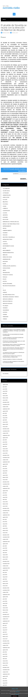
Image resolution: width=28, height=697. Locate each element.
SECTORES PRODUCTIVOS (8, 294)
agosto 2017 (5, 623)
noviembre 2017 (6, 616)
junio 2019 (5, 574)
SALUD (4, 290)
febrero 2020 (5, 557)
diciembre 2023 (6, 455)
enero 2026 (5, 400)
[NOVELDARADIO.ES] (14, 10)
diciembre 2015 (6, 667)
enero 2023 (5, 479)
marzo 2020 (5, 554)
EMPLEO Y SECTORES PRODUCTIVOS (11, 223)
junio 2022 (5, 495)
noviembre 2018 (6, 590)
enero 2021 (5, 532)
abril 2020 (5, 552)
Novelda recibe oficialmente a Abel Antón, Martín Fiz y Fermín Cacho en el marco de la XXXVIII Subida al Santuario (13, 349)
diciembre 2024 (6, 428)
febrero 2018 (5, 610)
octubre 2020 (5, 539)
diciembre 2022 (6, 481)
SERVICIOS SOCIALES (7, 303)
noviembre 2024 (6, 431)
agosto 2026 (5, 384)
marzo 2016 (5, 660)
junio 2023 (5, 468)
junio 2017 (5, 627)
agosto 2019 (5, 570)
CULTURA (5, 212)
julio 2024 (5, 439)
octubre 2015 (5, 672)
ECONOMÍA (5, 217)
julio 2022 (5, 492)
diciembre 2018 (6, 587)
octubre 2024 (5, 433)
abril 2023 (5, 473)
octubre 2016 (5, 645)
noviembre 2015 (6, 669)
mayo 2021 (5, 523)
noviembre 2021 (6, 510)
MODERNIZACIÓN (6, 259)
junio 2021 (5, 521)
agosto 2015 (5, 676)
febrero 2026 (5, 397)
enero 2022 (5, 506)
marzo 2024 (5, 448)
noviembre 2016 (6, 643)
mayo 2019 (5, 576)
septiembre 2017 (6, 621)
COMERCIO (5, 208)
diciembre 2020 (6, 534)
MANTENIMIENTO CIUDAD (8, 246)
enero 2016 (5, 665)
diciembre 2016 (6, 641)
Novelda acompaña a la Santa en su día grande (12, 359)
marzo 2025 (5, 422)
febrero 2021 (5, 530)
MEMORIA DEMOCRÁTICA (8, 252)
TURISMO (5, 314)
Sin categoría (5, 305)
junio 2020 (5, 548)
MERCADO (5, 254)
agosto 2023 (5, 464)
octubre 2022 (5, 486)
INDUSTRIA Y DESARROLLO (20, 169)
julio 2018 (5, 599)
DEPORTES (5, 215)
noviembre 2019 (6, 563)
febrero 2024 (5, 450)
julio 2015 (5, 678)
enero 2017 (5, 638)
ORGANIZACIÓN (6, 272)
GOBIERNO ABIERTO (7, 230)
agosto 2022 (5, 490)
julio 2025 (5, 413)
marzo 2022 (5, 501)
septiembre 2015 (6, 674)
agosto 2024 (5, 437)
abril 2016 (5, 658)
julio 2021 (5, 519)
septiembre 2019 (6, 568)
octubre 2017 (5, 618)
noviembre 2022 (6, 484)
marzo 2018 (5, 607)
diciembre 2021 (6, 508)
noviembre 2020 (6, 537)
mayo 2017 (5, 629)
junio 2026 (5, 389)
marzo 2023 (5, 475)
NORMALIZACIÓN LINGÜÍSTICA (9, 265)
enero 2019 (5, 585)
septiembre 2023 (6, 462)
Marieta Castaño (6, 32)
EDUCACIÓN (5, 219)
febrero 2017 (5, 636)
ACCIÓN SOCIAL (6, 190)
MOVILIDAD (5, 261)
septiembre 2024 (6, 435)
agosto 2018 (5, 596)
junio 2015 (5, 680)
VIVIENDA (5, 318)
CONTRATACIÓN (6, 210)
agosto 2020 (5, 543)
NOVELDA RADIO (6, 268)
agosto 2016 (5, 649)
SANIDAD (5, 292)
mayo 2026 (5, 391)
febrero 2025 (5, 424)
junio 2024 (5, 442)
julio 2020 (5, 546)
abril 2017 (5, 632)
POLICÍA (4, 279)
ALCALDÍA (12, 169)
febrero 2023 (5, 477)
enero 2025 (5, 426)
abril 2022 (5, 499)
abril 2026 (5, 393)
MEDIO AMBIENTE (22, 171)
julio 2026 (5, 386)
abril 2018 (5, 605)
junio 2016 (5, 654)
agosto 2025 (5, 411)
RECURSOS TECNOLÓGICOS (9, 285)
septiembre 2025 (6, 408)
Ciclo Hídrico (5, 204)
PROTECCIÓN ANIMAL (7, 283)
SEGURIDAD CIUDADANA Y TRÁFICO (11, 296)
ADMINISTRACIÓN (7, 195)
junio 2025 (5, 415)
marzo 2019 (5, 581)
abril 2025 (5, 420)
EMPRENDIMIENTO (7, 226)
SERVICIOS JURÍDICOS (8, 299)
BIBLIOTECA (5, 201)
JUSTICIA (5, 241)
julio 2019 (5, 572)
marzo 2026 (5, 395)
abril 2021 (5, 526)
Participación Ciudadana (8, 274)
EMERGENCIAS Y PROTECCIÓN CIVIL (11, 221)
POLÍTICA (5, 281)
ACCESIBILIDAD (6, 188)
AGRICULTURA (6, 197)
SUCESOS (5, 312)
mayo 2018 (5, 603)
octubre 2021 (5, 512)
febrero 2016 (5, 663)
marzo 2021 (5, 528)
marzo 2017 (5, 634)
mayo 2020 (5, 550)
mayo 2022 (5, 497)
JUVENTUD (5, 243)
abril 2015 (5, 685)
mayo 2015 (5, 683)
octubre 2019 (5, 565)
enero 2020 (5, 559)
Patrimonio (5, 277)
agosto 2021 (5, 517)
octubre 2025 (5, 406)
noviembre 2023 (6, 457)
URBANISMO (5, 316)
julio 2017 (5, 625)
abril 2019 (5, 579)
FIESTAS (4, 228)
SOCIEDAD (5, 307)
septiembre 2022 (6, 488)
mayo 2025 (5, 417)
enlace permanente (23, 173)
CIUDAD (4, 206)
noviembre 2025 (6, 404)
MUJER (4, 263)
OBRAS (4, 270)
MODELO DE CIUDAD (7, 257)
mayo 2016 (5, 656)
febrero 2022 (5, 503)
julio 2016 (5, 652)
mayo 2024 (5, 444)
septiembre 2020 (6, 541)
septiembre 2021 (6, 515)
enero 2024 (5, 453)
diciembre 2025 (6, 402)
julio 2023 (5, 466)
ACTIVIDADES (6, 192)
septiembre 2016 (6, 647)
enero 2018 (5, 612)
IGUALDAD (5, 234)
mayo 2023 (5, 470)
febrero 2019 (5, 583)
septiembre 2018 (6, 594)
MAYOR (4, 248)
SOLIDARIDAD (6, 310)
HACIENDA (5, 232)
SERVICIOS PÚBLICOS (7, 301)
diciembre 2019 (6, 561)
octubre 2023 (5, 459)
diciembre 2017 (6, 614)
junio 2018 (5, 601)
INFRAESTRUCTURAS (7, 239)
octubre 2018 (5, 592)
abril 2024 (5, 446)
